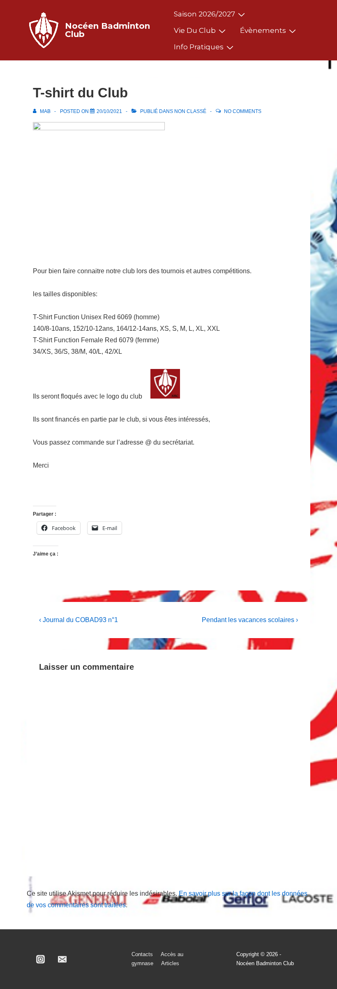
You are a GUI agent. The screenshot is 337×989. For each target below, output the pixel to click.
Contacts (142, 954)
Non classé (190, 111)
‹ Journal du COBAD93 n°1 (78, 619)
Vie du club (195, 30)
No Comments (242, 111)
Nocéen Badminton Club (107, 30)
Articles (170, 963)
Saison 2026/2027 (204, 14)
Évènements (263, 30)
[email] (62, 959)
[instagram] (40, 959)
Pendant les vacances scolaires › (250, 619)
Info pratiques (199, 47)
